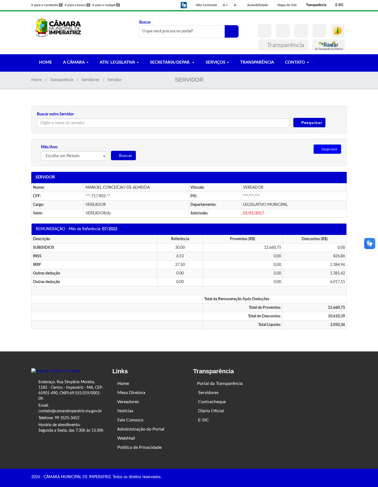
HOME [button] (45, 62)
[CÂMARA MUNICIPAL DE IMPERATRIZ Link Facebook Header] (264, 31)
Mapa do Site (286, 5)
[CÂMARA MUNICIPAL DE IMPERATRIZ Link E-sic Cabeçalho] (338, 31)
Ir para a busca (77, 5)
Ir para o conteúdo (46, 5)
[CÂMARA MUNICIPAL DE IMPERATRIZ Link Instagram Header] (283, 31)
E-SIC (203, 420)
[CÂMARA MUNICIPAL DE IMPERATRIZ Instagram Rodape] (337, 477)
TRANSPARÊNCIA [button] (256, 62)
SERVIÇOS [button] (215, 62)
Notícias (124, 411)
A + (225, 5)
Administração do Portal (140, 429)
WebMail (125, 438)
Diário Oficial (210, 411)
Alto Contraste (206, 5)
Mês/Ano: (49, 147)
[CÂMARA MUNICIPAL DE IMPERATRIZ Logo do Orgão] (61, 27)
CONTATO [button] (295, 62)
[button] (184, 5)
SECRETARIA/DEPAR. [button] (170, 62)
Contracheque (211, 402)
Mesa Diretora (130, 392)
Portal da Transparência (220, 383)
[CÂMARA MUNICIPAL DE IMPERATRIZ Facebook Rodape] (329, 477)
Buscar (145, 22)
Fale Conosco (129, 420)
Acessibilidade (257, 5)
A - (236, 5)
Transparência (286, 45)
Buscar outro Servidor (55, 114)
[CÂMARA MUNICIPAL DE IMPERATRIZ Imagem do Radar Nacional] (328, 45)
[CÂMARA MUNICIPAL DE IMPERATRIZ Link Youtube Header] (301, 31)
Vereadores (127, 402)
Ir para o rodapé (105, 5)
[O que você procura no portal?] (232, 31)
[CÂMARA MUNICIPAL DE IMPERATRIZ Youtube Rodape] (345, 477)
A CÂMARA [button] (74, 62)
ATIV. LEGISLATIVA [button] (117, 62)
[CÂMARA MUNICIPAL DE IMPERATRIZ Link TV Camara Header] (319, 31)
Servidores (90, 80)
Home (36, 80)
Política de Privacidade (139, 447)
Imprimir (329, 149)
